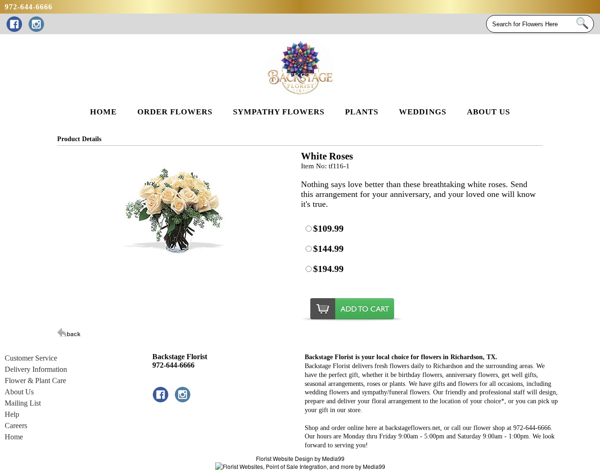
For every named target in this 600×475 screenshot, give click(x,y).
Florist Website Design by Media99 (300, 458)
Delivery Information (36, 369)
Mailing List (23, 403)
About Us (19, 392)
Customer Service (31, 358)
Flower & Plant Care (35, 381)
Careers (16, 426)
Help (12, 414)
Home (14, 437)
